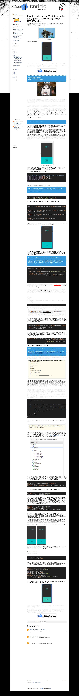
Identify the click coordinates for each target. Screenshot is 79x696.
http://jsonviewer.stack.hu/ (55, 435)
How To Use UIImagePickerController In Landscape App (18, 33)
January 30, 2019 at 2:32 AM (39, 636)
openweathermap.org (57, 108)
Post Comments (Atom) (37, 682)
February (16, 69)
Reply (31, 644)
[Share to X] (43, 621)
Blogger (49, 688)
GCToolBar (15, 47)
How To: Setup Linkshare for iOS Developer (18, 40)
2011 (15, 77)
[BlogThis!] (42, 621)
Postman (57, 319)
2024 (15, 51)
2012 (15, 76)
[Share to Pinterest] (45, 621)
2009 (15, 80)
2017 (15, 55)
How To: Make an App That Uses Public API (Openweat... (18, 58)
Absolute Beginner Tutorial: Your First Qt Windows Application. (18, 123)
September (16, 65)
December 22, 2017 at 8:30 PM (40, 629)
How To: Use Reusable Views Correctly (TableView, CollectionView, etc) (17, 37)
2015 (15, 72)
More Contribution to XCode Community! (18, 60)
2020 (15, 52)
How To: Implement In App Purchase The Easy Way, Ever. (18, 27)
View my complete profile (17, 15)
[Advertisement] (53, 671)
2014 (15, 73)
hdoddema (41, 688)
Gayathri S (32, 636)
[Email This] (41, 621)
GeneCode (31, 629)
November (16, 56)
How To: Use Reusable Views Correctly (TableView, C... (18, 63)
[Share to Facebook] (44, 621)
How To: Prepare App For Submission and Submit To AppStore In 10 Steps (18, 30)
